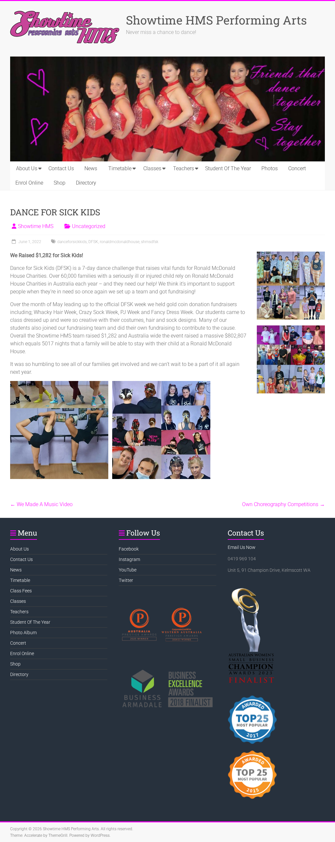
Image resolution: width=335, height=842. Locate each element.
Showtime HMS (35, 226)
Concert (297, 168)
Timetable (120, 168)
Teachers (183, 168)
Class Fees (21, 590)
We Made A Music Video (41, 504)
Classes (152, 168)
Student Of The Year (228, 168)
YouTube (127, 569)
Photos (269, 168)
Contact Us (61, 168)
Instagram (129, 559)
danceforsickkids (72, 241)
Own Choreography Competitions (283, 504)
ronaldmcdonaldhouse (119, 241)
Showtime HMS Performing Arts (216, 20)
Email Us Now (242, 547)
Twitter (126, 580)
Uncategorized (88, 226)
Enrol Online (29, 183)
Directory (86, 183)
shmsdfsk (149, 241)
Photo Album (23, 632)
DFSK (93, 241)
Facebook (129, 549)
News (90, 168)
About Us (26, 168)
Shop (59, 183)
